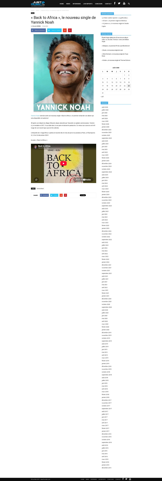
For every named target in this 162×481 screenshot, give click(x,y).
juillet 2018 (105, 380)
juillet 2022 (105, 245)
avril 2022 (105, 253)
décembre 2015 (106, 468)
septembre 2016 (107, 442)
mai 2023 (104, 217)
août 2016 (105, 445)
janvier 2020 (105, 330)
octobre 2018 (106, 372)
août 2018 (105, 377)
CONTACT (108, 4)
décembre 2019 (106, 332)
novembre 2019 (106, 335)
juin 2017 (104, 417)
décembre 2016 (106, 434)
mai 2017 (104, 420)
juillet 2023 (105, 211)
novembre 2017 (106, 403)
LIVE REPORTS (87, 4)
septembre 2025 (107, 138)
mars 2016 (105, 459)
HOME (62, 4)
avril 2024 (105, 186)
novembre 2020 (106, 301)
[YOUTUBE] (124, 4)
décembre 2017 (106, 400)
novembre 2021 (106, 268)
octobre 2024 (106, 169)
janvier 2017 (105, 431)
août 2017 (105, 411)
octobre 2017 (106, 406)
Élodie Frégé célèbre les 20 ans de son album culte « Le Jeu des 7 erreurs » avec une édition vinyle (115, 39)
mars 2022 (105, 256)
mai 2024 (104, 183)
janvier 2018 (105, 397)
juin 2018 (104, 383)
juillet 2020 (105, 313)
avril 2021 (105, 287)
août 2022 (105, 242)
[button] (129, 4)
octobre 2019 (106, 338)
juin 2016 (104, 451)
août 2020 (105, 310)
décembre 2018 (106, 366)
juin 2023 (104, 214)
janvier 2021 (105, 296)
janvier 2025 (105, 161)
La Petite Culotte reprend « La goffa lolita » (115, 18)
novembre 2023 (106, 200)
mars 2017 (105, 425)
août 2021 (105, 276)
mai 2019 (104, 352)
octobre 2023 (106, 203)
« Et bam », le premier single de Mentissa (114, 21)
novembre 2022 (106, 234)
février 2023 (105, 225)
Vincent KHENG (36, 26)
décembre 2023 (106, 197)
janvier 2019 (105, 363)
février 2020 (105, 327)
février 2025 (105, 158)
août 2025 (105, 141)
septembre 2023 (107, 206)
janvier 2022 (105, 262)
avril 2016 (105, 456)
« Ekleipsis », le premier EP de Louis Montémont (116, 46)
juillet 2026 (105, 110)
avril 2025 (105, 152)
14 (120, 82)
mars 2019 (105, 358)
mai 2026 (104, 115)
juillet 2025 (105, 144)
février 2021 (105, 293)
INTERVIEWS (77, 4)
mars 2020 (105, 324)
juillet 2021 (105, 279)
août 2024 (105, 175)
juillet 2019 (105, 346)
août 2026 (105, 107)
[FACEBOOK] (115, 4)
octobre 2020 (106, 304)
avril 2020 (105, 321)
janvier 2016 (105, 465)
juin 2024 (104, 180)
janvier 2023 (105, 228)
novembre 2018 (106, 369)
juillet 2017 (105, 414)
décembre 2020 (106, 299)
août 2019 (105, 344)
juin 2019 (104, 349)
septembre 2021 (107, 273)
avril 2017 (105, 423)
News (33, 13)
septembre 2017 (107, 408)
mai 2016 (104, 454)
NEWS (68, 4)
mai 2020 (104, 318)
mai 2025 (104, 149)
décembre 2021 (106, 265)
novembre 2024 (106, 166)
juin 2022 (104, 248)
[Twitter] (126, 479)
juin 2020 (104, 315)
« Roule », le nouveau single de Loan (112, 50)
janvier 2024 (105, 194)
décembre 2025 (106, 130)
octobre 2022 (106, 237)
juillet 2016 (105, 448)
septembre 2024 (107, 172)
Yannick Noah (35, 115)
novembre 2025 (106, 132)
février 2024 (105, 192)
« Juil (102, 96)
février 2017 (105, 428)
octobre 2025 (106, 135)
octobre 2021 (106, 270)
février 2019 (105, 361)
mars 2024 (105, 189)
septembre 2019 (107, 341)
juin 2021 (104, 282)
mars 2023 (105, 223)
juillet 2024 (105, 177)
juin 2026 (104, 113)
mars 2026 (105, 121)
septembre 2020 (107, 307)
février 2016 (105, 462)
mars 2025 (105, 155)
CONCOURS (98, 4)
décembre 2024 (106, 163)
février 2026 (105, 124)
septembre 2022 (107, 239)
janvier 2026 (105, 127)
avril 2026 (105, 118)
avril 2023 (105, 220)
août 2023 (105, 208)
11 (107, 82)
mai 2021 (104, 284)
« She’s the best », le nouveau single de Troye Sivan (115, 55)
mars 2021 (105, 290)
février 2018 (105, 394)
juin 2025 (104, 146)
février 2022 (105, 259)
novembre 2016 (106, 437)
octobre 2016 (106, 439)
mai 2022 (104, 251)
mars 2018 (105, 392)
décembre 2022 (106, 231)
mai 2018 (104, 386)
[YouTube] (130, 479)
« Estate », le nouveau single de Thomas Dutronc (116, 60)
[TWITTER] (119, 4)
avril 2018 (105, 389)
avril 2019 (105, 355)
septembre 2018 (107, 375)
